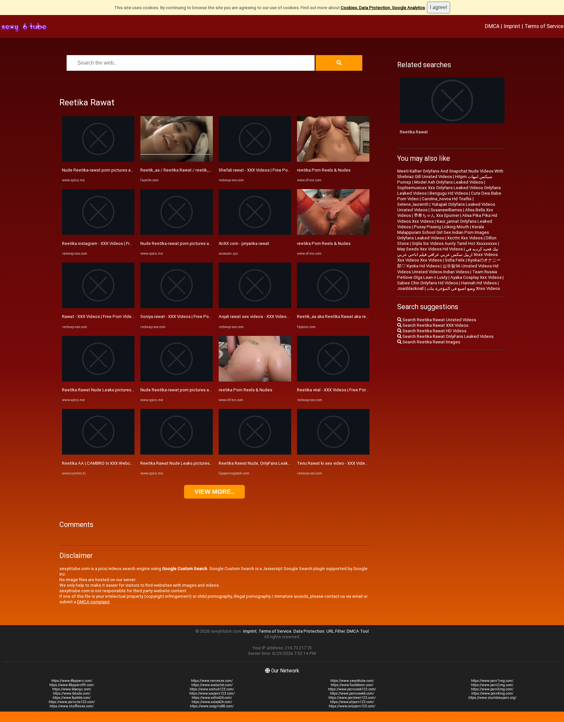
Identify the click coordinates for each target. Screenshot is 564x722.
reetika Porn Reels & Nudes (245, 390)
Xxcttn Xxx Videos (465, 238)
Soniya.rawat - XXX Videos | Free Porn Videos (183, 316)
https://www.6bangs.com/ (71, 689)
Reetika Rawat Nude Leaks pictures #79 (101, 390)
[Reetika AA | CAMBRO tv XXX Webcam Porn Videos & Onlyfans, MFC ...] (98, 453)
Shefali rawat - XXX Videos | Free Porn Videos (262, 170)
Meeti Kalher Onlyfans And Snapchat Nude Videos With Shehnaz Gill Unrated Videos (450, 173)
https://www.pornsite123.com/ (72, 702)
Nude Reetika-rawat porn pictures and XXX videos (110, 170)
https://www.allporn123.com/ (352, 702)
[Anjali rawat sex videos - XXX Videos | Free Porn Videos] (255, 306)
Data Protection (308, 631)
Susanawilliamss (446, 210)
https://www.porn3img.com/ (492, 689)
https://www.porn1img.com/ (492, 681)
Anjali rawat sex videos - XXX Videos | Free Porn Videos (272, 316)
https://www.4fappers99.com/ (71, 685)
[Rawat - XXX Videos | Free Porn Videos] (98, 306)
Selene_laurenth (413, 204)
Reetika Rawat (414, 132)
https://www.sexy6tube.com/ (352, 681)
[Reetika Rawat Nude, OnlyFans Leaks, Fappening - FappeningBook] (255, 453)
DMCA (492, 26)
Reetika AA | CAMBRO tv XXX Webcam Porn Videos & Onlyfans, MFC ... (129, 463)
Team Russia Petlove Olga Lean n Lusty (447, 274)
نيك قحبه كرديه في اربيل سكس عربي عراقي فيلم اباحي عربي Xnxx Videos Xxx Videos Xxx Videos (447, 254)
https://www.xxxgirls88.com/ (212, 706)
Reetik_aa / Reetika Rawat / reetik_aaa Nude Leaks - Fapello (199, 170)
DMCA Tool (358, 631)
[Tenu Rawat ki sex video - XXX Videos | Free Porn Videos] (333, 453)
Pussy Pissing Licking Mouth (441, 227)
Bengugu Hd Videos (449, 193)
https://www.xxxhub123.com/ (212, 689)
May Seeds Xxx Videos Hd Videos (430, 249)
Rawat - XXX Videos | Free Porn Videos (99, 316)
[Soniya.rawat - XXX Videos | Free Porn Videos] (176, 306)
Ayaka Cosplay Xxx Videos (476, 277)
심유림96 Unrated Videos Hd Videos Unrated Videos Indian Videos (447, 269)
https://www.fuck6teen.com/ (352, 685)
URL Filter (335, 631)
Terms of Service (544, 26)
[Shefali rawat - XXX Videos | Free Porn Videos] (255, 160)
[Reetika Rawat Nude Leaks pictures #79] (98, 380)
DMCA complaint (93, 602)
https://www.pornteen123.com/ (352, 698)
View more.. (214, 491)
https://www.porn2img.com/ (492, 685)
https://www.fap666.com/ (72, 698)
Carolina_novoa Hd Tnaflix (447, 199)
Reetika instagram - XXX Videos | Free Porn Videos (111, 243)
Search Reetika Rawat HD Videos (433, 331)
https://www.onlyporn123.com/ (352, 706)
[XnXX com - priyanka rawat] (255, 233)
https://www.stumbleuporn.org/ (492, 698)
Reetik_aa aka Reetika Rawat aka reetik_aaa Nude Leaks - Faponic (361, 316)
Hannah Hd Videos (479, 283)
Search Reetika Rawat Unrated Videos (438, 320)
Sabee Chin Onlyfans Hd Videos (427, 283)
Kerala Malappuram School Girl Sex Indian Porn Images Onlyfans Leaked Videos (443, 232)
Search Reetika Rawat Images (430, 342)
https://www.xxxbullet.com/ (212, 685)
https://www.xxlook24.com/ (212, 702)
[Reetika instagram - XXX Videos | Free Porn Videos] (98, 233)
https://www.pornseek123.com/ (352, 689)
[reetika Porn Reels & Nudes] (255, 380)
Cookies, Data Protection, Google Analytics (383, 7)
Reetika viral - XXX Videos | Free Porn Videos (340, 390)
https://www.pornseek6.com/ (352, 693)
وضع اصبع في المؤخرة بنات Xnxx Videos (463, 288)
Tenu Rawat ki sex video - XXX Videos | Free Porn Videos (351, 463)
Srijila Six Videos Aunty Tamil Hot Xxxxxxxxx (454, 243)
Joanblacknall (410, 288)
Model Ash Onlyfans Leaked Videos (448, 182)
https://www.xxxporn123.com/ (212, 693)
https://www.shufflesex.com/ (72, 706)
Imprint (512, 26)
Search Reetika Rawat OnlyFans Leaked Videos (447, 336)
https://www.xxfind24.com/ (212, 698)
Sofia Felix (455, 260)
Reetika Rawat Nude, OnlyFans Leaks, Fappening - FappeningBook (283, 463)
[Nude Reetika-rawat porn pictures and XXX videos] (98, 160)
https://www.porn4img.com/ (492, 693)
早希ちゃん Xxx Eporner (436, 215)
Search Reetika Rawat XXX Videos (434, 325)
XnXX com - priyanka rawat (244, 243)
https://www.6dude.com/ (71, 693)
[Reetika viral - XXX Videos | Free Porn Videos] (333, 380)
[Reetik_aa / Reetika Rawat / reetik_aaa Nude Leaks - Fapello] (176, 160)
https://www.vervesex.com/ (212, 681)
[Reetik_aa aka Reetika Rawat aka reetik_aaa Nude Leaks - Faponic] (333, 306)
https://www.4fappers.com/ (71, 681)
